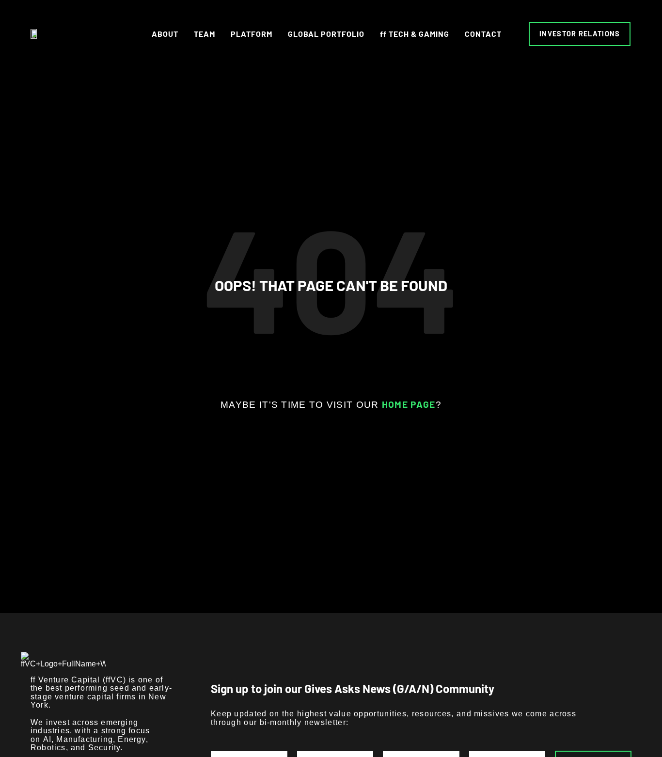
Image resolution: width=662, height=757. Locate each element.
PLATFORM (251, 33)
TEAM (204, 33)
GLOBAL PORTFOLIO (326, 33)
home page (409, 404)
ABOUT (165, 33)
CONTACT (483, 33)
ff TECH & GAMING (414, 33)
